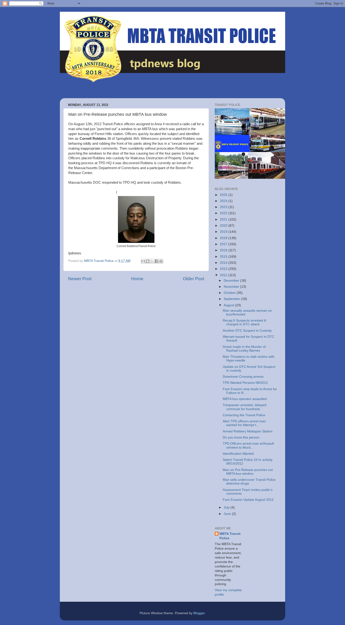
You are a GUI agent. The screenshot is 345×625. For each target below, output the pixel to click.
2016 (224, 250)
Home (137, 278)
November (232, 286)
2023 (224, 207)
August (229, 305)
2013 (224, 269)
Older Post (193, 278)
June (228, 514)
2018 (224, 238)
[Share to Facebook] (156, 261)
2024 (224, 201)
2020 (224, 225)
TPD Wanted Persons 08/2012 (245, 382)
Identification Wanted (238, 453)
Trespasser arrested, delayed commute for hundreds (244, 407)
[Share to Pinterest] (161, 261)
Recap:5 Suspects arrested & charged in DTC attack (244, 322)
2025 (224, 195)
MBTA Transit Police (230, 536)
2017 (224, 244)
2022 (224, 213)
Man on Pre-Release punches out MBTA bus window (248, 471)
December (232, 280)
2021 (224, 219)
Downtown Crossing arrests (243, 376)
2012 (224, 275)
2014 (224, 262)
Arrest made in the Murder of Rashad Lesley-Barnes (244, 348)
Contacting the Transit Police (244, 415)
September (232, 299)
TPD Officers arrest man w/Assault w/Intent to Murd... (248, 445)
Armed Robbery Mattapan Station (247, 431)
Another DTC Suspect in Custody (247, 330)
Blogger (199, 613)
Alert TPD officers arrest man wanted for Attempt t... (244, 423)
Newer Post (80, 278)
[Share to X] (152, 261)
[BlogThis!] (147, 261)
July (227, 507)
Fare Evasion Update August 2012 (248, 499)
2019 (224, 231)
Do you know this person (241, 437)
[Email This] (143, 261)
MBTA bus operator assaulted (245, 399)
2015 (224, 256)
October (230, 293)
